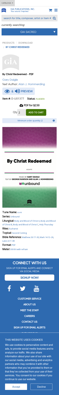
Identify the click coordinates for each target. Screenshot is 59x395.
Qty (15, 112)
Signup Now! (29, 277)
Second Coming (19, 232)
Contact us (29, 321)
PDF (13, 245)
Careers (29, 316)
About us (29, 304)
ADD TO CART (36, 112)
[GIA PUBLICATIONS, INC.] (3, 10)
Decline (41, 386)
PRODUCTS (8, 42)
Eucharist (13, 228)
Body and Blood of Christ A (27, 220)
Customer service (29, 298)
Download (25, 42)
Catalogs (7, 3)
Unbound (15, 216)
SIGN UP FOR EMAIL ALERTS (29, 327)
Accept (16, 386)
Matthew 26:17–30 (30, 237)
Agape (19, 212)
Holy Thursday (46, 224)
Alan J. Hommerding (31, 84)
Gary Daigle (10, 79)
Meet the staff (29, 310)
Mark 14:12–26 (46, 237)
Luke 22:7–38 (8, 240)
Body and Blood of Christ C (25, 224)
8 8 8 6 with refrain (19, 249)
